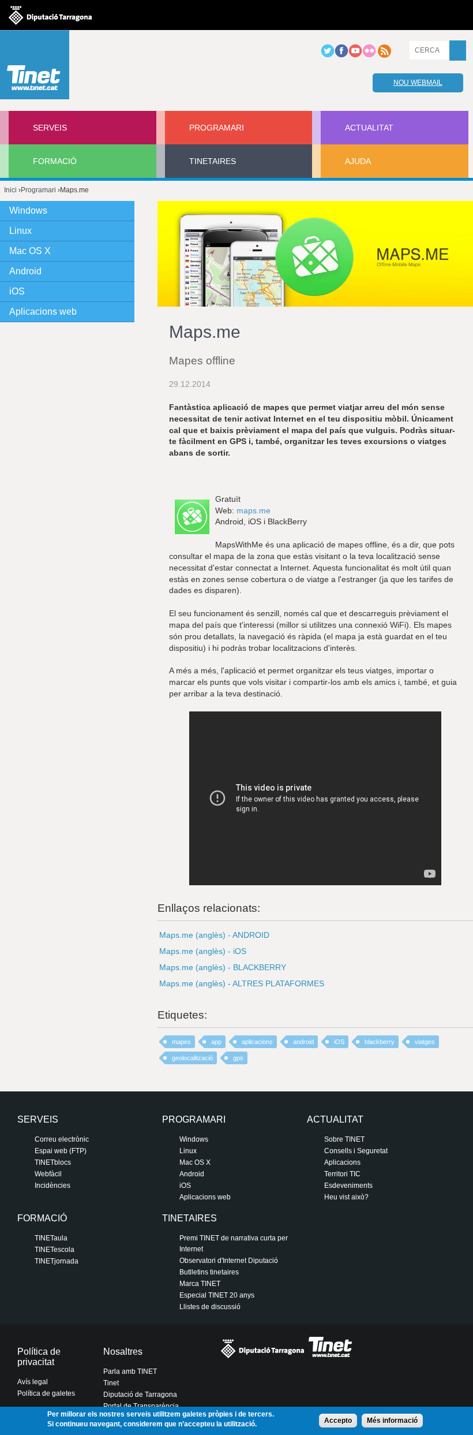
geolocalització (192, 1057)
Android (25, 271)
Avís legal (32, 1382)
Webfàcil (48, 1174)
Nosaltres (122, 1351)
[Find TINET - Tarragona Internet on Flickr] (369, 55)
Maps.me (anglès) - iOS (202, 951)
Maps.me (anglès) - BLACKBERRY (222, 967)
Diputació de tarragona (50, 15)
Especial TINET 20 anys (216, 1295)
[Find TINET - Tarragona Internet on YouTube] (355, 55)
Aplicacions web (43, 311)
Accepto (338, 1421)
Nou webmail (417, 83)
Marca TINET (199, 1284)
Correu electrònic (62, 1139)
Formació (55, 161)
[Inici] (34, 67)
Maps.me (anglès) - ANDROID (214, 935)
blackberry (380, 1041)
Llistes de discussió (210, 1307)
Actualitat (369, 127)
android (303, 1041)
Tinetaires (212, 161)
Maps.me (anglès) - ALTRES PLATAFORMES (241, 983)
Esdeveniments (348, 1185)
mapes (181, 1041)
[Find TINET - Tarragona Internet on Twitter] (328, 55)
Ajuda (358, 161)
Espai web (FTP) (61, 1151)
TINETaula (51, 1238)
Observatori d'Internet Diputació (228, 1261)
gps (238, 1057)
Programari (216, 127)
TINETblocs (53, 1162)
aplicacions (257, 1041)
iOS (339, 1041)
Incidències (52, 1185)
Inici (10, 190)
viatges (425, 1041)
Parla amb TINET (130, 1371)
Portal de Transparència (141, 1406)
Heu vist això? (346, 1197)
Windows (28, 210)
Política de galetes (46, 1393)
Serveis (50, 127)
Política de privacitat (39, 1357)
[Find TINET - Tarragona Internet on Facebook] (341, 55)
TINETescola (54, 1250)
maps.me (253, 510)
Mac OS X (30, 251)
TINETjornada (56, 1261)
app (216, 1041)
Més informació (392, 1421)
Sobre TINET (344, 1139)
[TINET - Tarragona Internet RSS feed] (384, 55)
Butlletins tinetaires (209, 1272)
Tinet (111, 1383)
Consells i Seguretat (356, 1151)
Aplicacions (342, 1162)
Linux (20, 231)
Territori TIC (342, 1174)
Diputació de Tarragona (140, 1395)
